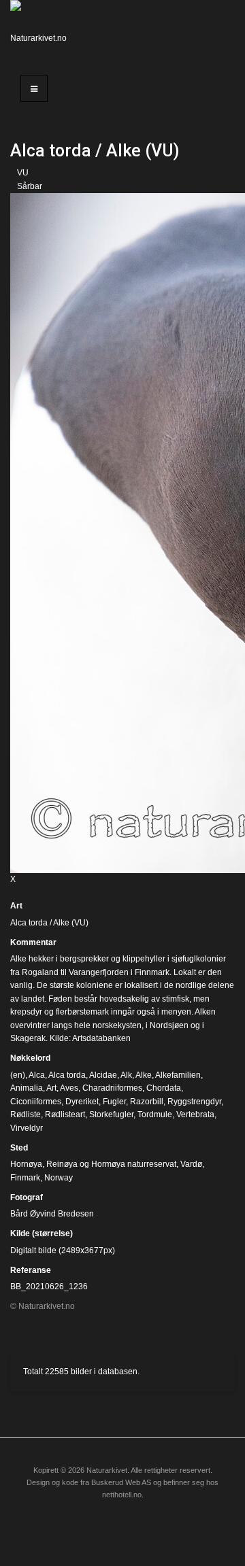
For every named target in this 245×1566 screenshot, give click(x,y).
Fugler (114, 1101)
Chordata (163, 1088)
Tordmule (154, 1114)
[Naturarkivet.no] (40, 30)
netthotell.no (122, 1495)
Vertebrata (195, 1114)
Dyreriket (82, 1101)
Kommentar (33, 942)
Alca (37, 1075)
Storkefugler (111, 1114)
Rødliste (25, 1114)
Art (16, 905)
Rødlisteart (65, 1114)
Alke (143, 1075)
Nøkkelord (30, 1058)
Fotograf (26, 1197)
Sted (19, 1148)
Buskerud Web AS (121, 1482)
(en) (17, 1075)
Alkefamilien (178, 1075)
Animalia (26, 1088)
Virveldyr (26, 1128)
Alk (126, 1075)
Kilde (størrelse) (41, 1233)
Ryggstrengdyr (194, 1101)
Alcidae (103, 1075)
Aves (69, 1088)
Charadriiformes (112, 1088)
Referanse (30, 1270)
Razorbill (146, 1101)
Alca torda (67, 1075)
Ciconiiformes (35, 1101)
